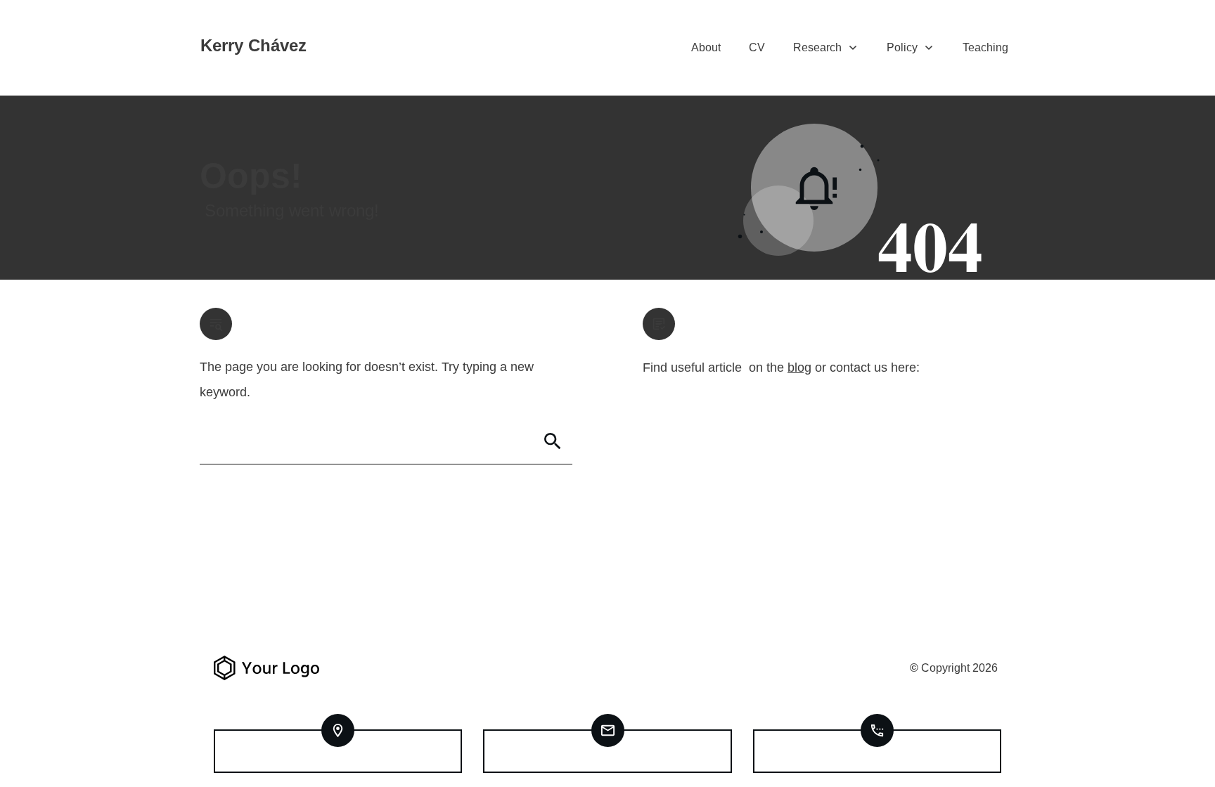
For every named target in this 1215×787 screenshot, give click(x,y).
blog (799, 367)
